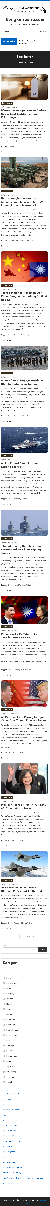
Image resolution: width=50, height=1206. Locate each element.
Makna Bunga (12, 1030)
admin (14, 107)
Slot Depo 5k (8, 1146)
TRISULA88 (7, 1099)
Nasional (9, 1040)
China (27, 240)
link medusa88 (8, 1136)
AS (9, 752)
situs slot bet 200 (9, 1131)
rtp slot (5, 1115)
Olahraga (10, 1045)
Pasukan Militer (20, 416)
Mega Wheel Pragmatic (12, 1141)
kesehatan (10, 1025)
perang (17, 499)
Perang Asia (19, 670)
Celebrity (10, 993)
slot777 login (7, 1183)
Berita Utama (7, 103)
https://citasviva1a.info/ (12, 1173)
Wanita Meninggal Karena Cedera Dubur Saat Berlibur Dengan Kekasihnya (23, 114)
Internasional (7, 191)
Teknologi (10, 1077)
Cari (4, 946)
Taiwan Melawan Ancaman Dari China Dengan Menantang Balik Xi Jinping (24, 296)
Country (9, 999)
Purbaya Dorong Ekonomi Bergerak (29, 42)
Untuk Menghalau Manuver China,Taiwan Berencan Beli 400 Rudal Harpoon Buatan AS (22, 202)
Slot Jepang (11, 1071)
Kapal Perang (19, 585)
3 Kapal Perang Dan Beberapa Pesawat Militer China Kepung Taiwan (21, 550)
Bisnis (8, 988)
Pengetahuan (12, 1056)
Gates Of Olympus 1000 (12, 1125)
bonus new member (11, 1110)
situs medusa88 (9, 1162)
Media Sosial (11, 1035)
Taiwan (11, 146)
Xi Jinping (25, 335)
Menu (7, 31)
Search (43, 31)
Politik (8, 1061)
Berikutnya (30, 936)
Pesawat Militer (20, 923)
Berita (8, 978)
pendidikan (11, 1051)
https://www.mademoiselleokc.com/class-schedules (24, 1178)
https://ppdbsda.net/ (11, 1094)
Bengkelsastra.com (25, 20)
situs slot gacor (9, 1152)
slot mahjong (8, 1104)
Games (9, 1014)
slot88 (5, 1120)
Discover (5, 152)
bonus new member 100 (12, 1167)
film (8, 1009)
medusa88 (7, 1157)
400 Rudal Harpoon (15, 240)
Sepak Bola (11, 1066)
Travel (9, 1082)
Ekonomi (10, 1004)
